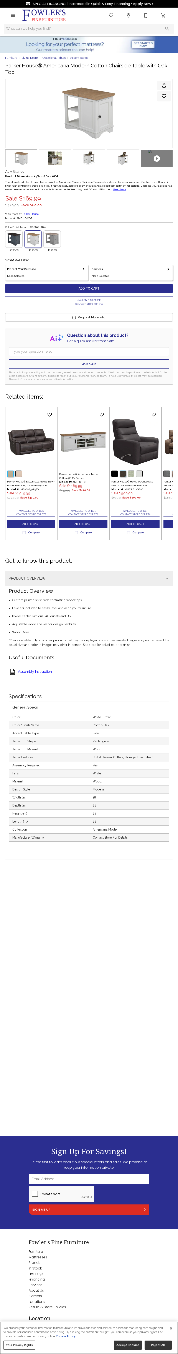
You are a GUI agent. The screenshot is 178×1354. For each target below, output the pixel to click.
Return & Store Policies (47, 1307)
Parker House (31, 213)
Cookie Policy (66, 1336)
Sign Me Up (41, 1209)
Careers (35, 1296)
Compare (34, 532)
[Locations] (128, 15)
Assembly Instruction (35, 672)
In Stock (35, 1268)
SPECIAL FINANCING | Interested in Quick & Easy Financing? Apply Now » (92, 3)
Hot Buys (36, 1273)
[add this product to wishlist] (164, 96)
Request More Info (91, 317)
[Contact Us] (146, 15)
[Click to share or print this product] (164, 85)
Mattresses (38, 1257)
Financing (37, 1279)
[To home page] (44, 15)
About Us (36, 1290)
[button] (13, 15)
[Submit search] (167, 29)
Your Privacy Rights (19, 1345)
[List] (111, 15)
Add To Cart (89, 288)
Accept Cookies (127, 1345)
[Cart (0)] (163, 15)
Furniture (11, 57)
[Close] (171, 1328)
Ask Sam (89, 364)
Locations (37, 1301)
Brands (34, 1262)
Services (36, 1284)
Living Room (30, 57)
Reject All (158, 1345)
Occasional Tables (54, 57)
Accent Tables (79, 57)
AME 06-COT (24, 218)
